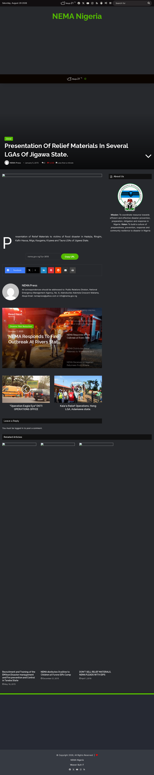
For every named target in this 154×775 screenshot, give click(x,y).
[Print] (73, 270)
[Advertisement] (77, 47)
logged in (19, 428)
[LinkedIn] (44, 270)
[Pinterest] (51, 270)
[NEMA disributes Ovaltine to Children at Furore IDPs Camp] (58, 556)
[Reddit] (58, 270)
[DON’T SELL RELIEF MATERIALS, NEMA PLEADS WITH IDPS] (96, 556)
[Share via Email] (65, 270)
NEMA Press (15, 163)
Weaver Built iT (77, 765)
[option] (52, 338)
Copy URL (70, 256)
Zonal (8, 139)
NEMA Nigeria (77, 760)
